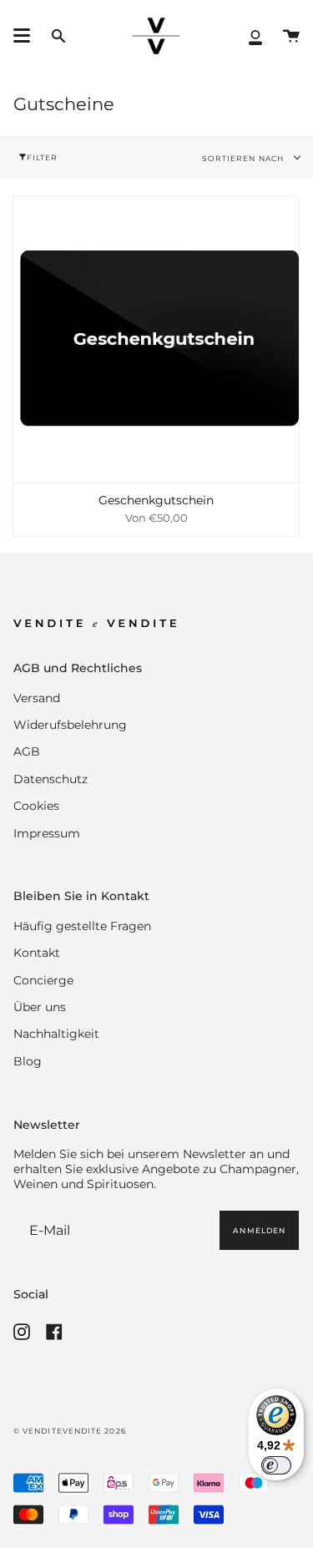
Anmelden (259, 1230)
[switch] (276, 1465)
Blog (27, 1061)
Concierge (43, 980)
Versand (36, 698)
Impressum (46, 833)
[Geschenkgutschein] (156, 340)
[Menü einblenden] (22, 36)
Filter (42, 157)
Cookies (36, 805)
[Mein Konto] (255, 36)
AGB (26, 751)
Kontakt (36, 952)
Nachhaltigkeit (56, 1033)
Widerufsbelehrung (70, 724)
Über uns (39, 1006)
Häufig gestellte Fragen (82, 925)
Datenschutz (50, 779)
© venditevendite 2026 (69, 1430)
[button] (58, 36)
